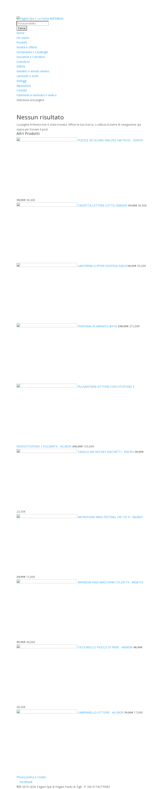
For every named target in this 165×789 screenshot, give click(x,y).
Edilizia (20, 66)
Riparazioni (23, 86)
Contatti (21, 90)
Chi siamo (22, 38)
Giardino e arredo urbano (32, 71)
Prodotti (21, 42)
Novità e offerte (26, 47)
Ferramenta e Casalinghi (32, 52)
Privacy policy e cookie (31, 777)
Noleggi (21, 81)
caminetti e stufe (27, 76)
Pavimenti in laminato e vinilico (36, 95)
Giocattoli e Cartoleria (30, 57)
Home (20, 33)
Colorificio (23, 62)
